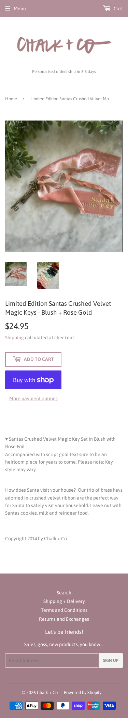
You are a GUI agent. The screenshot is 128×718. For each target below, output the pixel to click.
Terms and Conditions (64, 610)
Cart (118, 8)
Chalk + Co (47, 692)
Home (11, 98)
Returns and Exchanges (64, 619)
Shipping (14, 337)
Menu (20, 8)
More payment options (33, 398)
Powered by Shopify (82, 692)
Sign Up (110, 660)
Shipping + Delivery (64, 601)
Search (64, 592)
